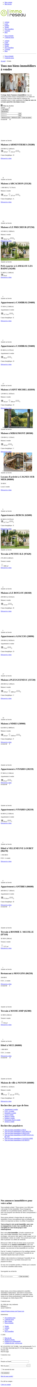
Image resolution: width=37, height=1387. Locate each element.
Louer (6, 24)
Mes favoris (8, 4)
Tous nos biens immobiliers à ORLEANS (17, 1133)
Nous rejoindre (9, 36)
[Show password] (28, 1365)
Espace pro (20, 1311)
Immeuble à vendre (10, 1113)
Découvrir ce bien (6, 158)
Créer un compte (6, 1384)
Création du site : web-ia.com (13, 1343)
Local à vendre (9, 1114)
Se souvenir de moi (8, 1369)
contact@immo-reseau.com (9, 1311)
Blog (6, 32)
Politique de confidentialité (12, 1341)
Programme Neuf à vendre (12, 1120)
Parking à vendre (10, 1118)
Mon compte (8, 2)
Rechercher (5, 111)
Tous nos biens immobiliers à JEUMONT (17, 1140)
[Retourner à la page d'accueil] (13, 19)
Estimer (7, 25)
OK (20, 113)
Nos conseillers (9, 29)
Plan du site (8, 1338)
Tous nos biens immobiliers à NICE (15, 1130)
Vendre (7, 27)
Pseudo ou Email (6, 1361)
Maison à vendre (10, 1116)
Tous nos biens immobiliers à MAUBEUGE (18, 1131)
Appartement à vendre (11, 1109)
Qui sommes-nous (10, 1318)
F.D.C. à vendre (9, 1111)
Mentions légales (10, 1339)
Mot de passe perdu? (7, 1376)
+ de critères (5, 109)
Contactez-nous (9, 37)
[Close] (1, 1358)
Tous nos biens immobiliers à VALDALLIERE (19, 1138)
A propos (7, 31)
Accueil (3, 61)
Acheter (7, 22)
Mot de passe (5, 1366)
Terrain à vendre (9, 1121)
